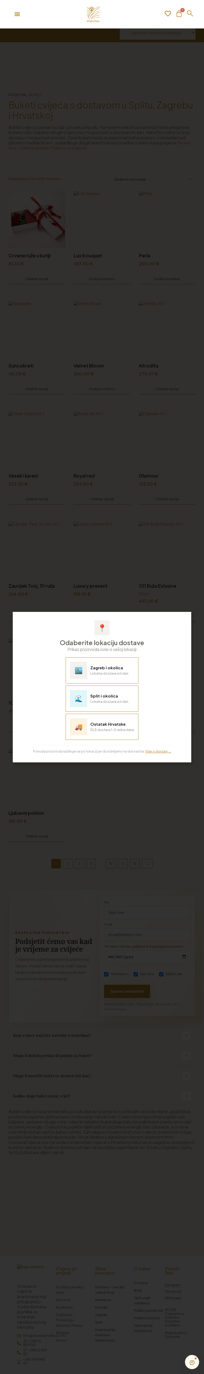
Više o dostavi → (158, 751)
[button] (184, 619)
